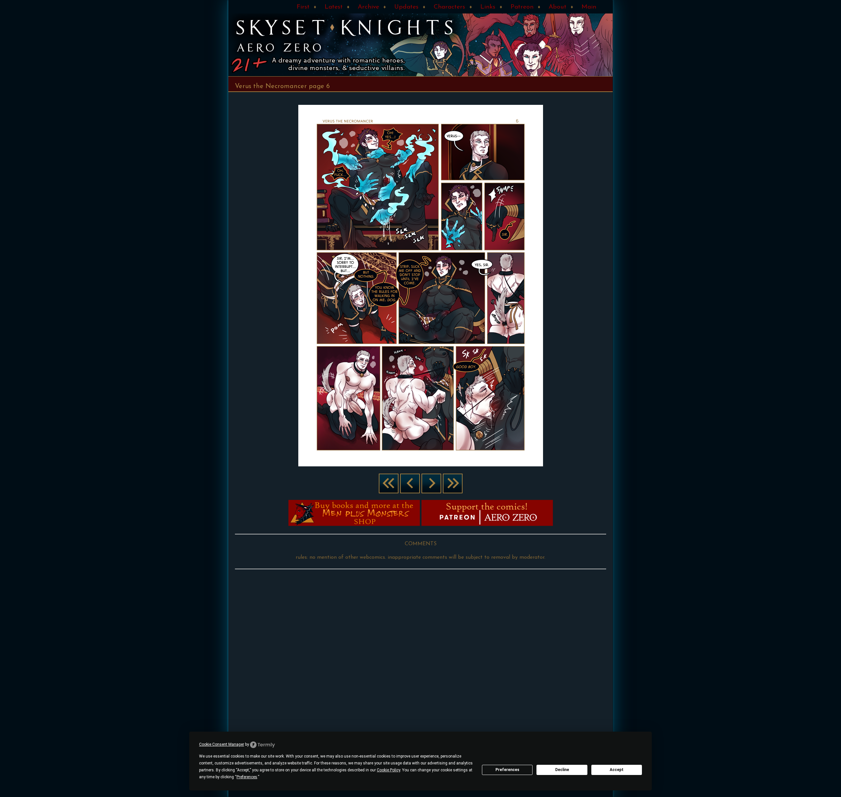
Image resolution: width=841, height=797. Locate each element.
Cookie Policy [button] (388, 770)
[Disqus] (420, 654)
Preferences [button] (247, 777)
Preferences (507, 769)
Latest (334, 7)
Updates (406, 7)
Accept (617, 769)
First (303, 7)
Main (588, 7)
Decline (562, 769)
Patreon (522, 7)
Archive (368, 7)
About (557, 7)
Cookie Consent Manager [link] (221, 744)
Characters (449, 7)
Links (487, 7)
